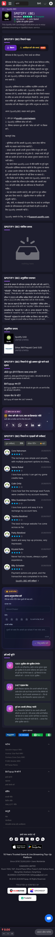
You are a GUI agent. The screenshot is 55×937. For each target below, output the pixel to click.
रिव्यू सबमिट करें (42, 643)
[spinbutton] (8, 934)
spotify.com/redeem (25, 118)
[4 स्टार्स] (22, 619)
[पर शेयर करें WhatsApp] (19, 425)
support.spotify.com (39, 216)
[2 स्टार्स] (12, 619)
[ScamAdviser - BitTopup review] (16, 891)
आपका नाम (8, 604)
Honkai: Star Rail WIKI (14, 753)
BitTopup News (11, 765)
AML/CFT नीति (11, 804)
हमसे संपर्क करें (10, 785)
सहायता (7, 781)
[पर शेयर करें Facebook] (7, 425)
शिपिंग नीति (8, 800)
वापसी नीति (8, 797)
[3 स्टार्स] (17, 619)
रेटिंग (6, 615)
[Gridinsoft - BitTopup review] (38, 891)
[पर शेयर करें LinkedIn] (32, 425)
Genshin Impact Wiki (13, 750)
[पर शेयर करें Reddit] (39, 425)
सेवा (6, 816)
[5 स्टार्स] (26, 619)
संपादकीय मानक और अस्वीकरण (15, 824)
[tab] (11, 48)
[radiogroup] (17, 454)
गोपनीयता (8, 820)
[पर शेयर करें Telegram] (26, 425)
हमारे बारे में (8, 777)
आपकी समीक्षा (9, 624)
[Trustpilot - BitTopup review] (28, 898)
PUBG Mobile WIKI (12, 761)
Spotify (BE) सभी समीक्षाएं (26, 581)
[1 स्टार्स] (7, 619)
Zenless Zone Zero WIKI (15, 757)
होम (3, 9)
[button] (27, 744)
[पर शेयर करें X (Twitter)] (13, 425)
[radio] (12, 454)
